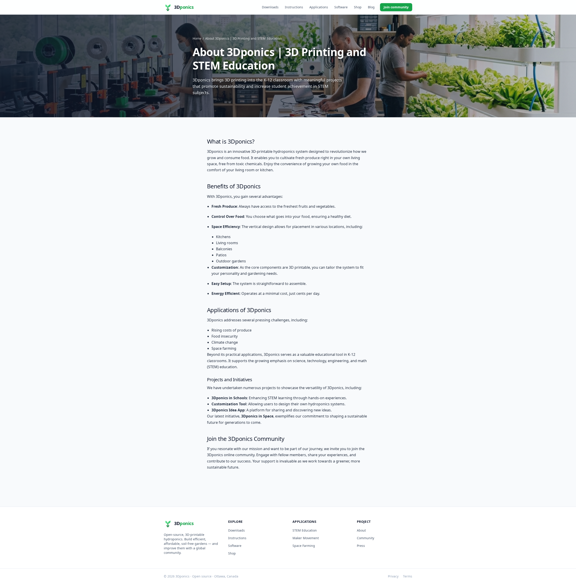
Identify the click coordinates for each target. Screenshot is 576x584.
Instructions (294, 7)
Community (365, 538)
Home (197, 38)
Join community (396, 7)
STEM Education (304, 530)
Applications (318, 7)
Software (341, 7)
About (361, 530)
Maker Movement (305, 538)
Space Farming (303, 545)
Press (361, 545)
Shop (358, 7)
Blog (371, 7)
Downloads (270, 7)
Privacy (393, 576)
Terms (407, 576)
